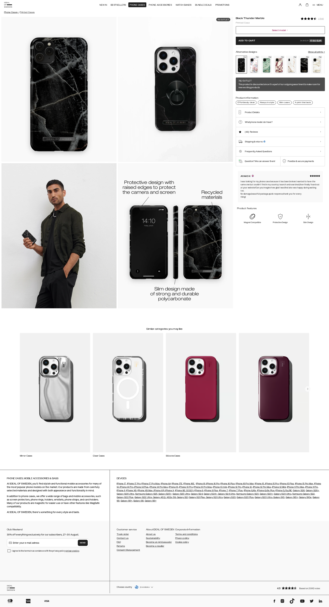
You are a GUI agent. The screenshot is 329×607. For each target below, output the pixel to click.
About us (151, 534)
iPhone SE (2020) (184, 490)
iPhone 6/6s (250, 490)
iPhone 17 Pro (134, 483)
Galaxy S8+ (150, 501)
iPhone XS (131, 490)
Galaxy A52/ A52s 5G (164, 497)
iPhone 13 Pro (186, 487)
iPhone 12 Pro (234, 487)
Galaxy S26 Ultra (125, 494)
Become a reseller (155, 546)
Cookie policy (182, 542)
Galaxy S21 (182, 497)
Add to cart (280, 40)
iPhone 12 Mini (279, 487)
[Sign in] (300, 4)
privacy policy (72, 550)
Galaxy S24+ (210, 494)
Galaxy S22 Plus (125, 497)
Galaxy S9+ (126, 501)
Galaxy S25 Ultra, (181, 494)
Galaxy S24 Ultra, (226, 494)
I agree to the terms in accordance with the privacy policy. (46, 550)
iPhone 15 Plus (287, 483)
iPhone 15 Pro (272, 483)
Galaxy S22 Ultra (143, 497)
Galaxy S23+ (266, 494)
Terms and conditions (186, 534)
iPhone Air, (166, 483)
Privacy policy (182, 538)
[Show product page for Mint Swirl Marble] (266, 65)
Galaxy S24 (197, 494)
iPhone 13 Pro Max (203, 487)
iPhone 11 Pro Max (295, 487)
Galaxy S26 (299, 490)
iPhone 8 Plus (211, 490)
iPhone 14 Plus (141, 487)
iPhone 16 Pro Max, (245, 483)
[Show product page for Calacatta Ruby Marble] (279, 65)
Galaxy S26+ (312, 490)
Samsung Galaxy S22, (303, 494)
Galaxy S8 (138, 501)
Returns (121, 546)
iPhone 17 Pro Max (151, 483)
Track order (123, 534)
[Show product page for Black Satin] (304, 65)
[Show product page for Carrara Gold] (291, 65)
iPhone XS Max (145, 490)
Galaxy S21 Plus (197, 497)
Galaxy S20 (230, 497)
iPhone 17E (177, 483)
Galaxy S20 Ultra (263, 497)
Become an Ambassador (159, 542)
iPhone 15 (259, 483)
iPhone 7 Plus (236, 490)
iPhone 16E (189, 483)
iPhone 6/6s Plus (266, 490)
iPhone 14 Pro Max (159, 487)
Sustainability (153, 538)
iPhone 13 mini (220, 487)
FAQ (119, 542)
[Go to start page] (8, 5)
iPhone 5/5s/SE (284, 490)
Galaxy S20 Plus (245, 497)
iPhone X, (170, 490)
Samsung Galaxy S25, (146, 494)
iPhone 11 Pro (311, 487)
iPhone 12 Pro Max (262, 487)
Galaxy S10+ (292, 497)
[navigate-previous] (307, 389)
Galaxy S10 (278, 497)
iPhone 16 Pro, (213, 483)
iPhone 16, (201, 483)
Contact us (123, 538)
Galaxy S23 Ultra (282, 494)
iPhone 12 (247, 487)
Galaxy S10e (305, 497)
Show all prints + (316, 52)
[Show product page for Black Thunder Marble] (241, 64)
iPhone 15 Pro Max (304, 483)
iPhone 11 (121, 490)
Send (83, 543)
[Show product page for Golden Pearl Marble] (316, 65)
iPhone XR (158, 490)
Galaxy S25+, (165, 494)
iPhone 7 (223, 490)
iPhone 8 (198, 490)
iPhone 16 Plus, (228, 483)
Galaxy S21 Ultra (214, 497)
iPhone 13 (173, 487)
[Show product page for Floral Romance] (253, 65)
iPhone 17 (121, 483)
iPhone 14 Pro (126, 487)
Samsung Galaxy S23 (247, 494)
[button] (300, 588)
